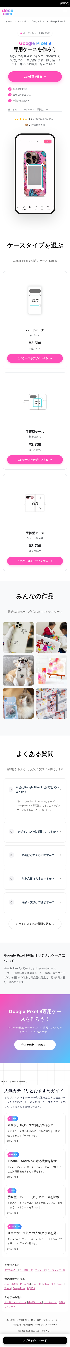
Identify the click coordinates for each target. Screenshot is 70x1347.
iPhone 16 (25, 1284)
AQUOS (31, 1288)
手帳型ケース (35, 1302)
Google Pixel (19, 1288)
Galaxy (60, 1284)
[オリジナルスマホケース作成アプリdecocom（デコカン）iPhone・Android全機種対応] (7, 12)
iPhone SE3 (49, 1284)
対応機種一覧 (26, 1270)
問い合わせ (28, 1324)
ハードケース (50, 1302)
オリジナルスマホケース (46, 1324)
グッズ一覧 (40, 1270)
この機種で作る (32, 76)
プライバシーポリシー (53, 1320)
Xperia (7, 1288)
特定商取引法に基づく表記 (29, 1320)
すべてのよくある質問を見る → (35, 923)
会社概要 (10, 1320)
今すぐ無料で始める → (35, 1044)
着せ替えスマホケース (15, 1302)
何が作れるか (11, 1270)
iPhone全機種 (11, 1284)
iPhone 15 (36, 1284)
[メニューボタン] (65, 12)
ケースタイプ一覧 (56, 1270)
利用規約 (17, 1324)
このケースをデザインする (33, 358)
